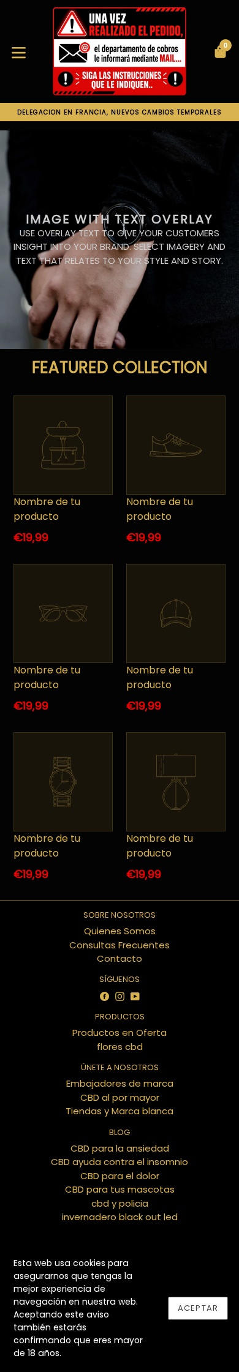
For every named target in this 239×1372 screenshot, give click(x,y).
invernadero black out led (120, 1216)
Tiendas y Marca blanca (119, 1110)
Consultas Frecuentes (119, 945)
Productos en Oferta (119, 1032)
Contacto (119, 958)
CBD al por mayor (119, 1097)
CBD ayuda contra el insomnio (119, 1161)
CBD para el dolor (119, 1175)
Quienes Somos (120, 930)
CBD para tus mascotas (120, 1189)
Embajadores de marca (119, 1083)
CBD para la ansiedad (119, 1148)
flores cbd (120, 1046)
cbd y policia (119, 1203)
